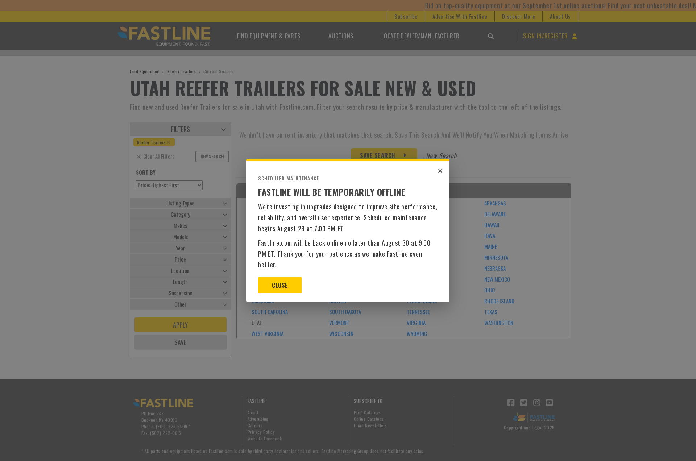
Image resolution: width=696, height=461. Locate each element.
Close (279, 285)
